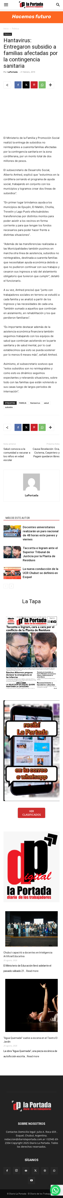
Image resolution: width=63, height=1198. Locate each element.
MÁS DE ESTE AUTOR (18, 518)
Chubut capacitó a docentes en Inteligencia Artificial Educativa (28, 954)
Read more (32, 971)
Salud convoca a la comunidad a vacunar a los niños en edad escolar (17, 454)
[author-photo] (31, 490)
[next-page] (11, 586)
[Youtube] (31, 1180)
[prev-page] (6, 586)
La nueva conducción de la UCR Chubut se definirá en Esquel (40, 573)
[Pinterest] (34, 84)
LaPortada (13, 72)
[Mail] (25, 1170)
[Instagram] (16, 1170)
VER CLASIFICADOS (31, 812)
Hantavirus (35, 403)
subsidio (9, 407)
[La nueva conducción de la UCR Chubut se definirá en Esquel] (12, 573)
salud (46, 403)
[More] (50, 84)
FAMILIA (22, 403)
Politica (15, 28)
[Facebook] (18, 84)
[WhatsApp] (42, 84)
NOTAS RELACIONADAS (19, 513)
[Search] (58, 5)
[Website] (44, 1170)
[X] (26, 84)
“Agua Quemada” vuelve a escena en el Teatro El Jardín (30, 1040)
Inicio (6, 28)
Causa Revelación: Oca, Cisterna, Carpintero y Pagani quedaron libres (46, 452)
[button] (6, 5)
